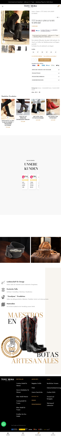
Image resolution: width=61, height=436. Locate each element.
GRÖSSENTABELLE (37, 56)
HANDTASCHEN (46, 249)
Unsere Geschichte (37, 392)
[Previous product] (56, 17)
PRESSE (34, 400)
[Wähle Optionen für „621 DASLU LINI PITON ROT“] (53, 113)
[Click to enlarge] (3, 41)
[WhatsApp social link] (38, 92)
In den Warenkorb (45, 60)
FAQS (33, 388)
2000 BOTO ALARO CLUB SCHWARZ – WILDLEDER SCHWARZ (8, 123)
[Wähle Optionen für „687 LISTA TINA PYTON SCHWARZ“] (38, 113)
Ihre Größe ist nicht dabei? (50, 56)
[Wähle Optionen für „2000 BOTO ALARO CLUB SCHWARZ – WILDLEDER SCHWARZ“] (8, 117)
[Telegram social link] (40, 92)
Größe (33, 49)
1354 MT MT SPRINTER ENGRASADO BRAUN (22, 118)
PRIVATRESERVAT (36, 404)
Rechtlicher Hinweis (52, 383)
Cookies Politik (51, 392)
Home (33, 11)
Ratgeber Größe (36, 383)
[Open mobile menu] (2, 6)
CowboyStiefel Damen (47, 88)
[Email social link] (36, 92)
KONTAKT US (35, 396)
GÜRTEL (15, 249)
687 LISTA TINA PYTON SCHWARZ (38, 117)
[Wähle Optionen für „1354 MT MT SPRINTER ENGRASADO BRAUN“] (23, 113)
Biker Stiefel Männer (22, 397)
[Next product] (59, 17)
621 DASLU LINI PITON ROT (53, 117)
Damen (38, 11)
